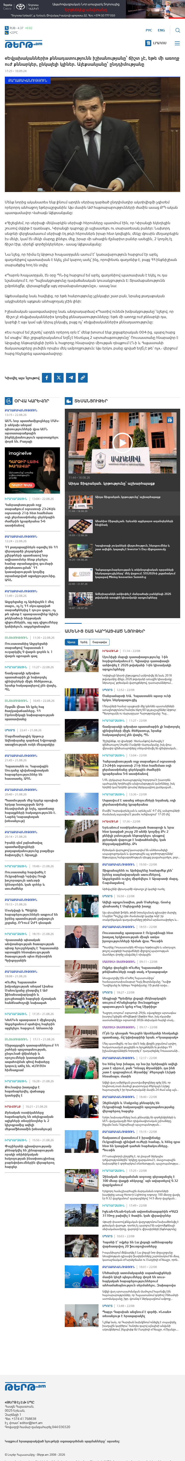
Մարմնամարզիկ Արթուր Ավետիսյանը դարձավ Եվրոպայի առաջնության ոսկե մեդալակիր (30, 740)
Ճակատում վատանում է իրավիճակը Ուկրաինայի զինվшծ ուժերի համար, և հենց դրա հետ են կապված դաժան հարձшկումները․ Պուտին (141, 1144)
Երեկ (83, 642)
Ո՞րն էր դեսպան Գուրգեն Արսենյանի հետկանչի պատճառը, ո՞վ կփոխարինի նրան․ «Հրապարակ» (140, 1035)
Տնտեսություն (16, 637)
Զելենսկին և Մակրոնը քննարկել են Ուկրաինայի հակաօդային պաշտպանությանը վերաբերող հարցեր (138, 1107)
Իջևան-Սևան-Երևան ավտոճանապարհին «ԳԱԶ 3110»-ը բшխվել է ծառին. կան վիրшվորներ (140, 1213)
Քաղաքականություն (27, 80)
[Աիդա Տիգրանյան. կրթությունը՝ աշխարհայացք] (122, 443)
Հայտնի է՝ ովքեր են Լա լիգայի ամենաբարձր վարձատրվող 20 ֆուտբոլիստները (137, 1244)
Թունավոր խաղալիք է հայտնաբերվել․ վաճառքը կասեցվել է (25, 1091)
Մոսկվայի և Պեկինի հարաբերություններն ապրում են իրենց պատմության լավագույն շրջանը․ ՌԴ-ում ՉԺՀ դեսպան (31, 916)
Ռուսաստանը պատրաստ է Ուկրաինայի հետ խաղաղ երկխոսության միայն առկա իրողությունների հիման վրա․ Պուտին (137, 937)
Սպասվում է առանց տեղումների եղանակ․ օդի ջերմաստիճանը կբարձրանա (139, 802)
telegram (71, 378)
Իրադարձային (16, 499)
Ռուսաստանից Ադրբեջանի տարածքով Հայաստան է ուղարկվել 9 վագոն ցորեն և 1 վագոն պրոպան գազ (29, 650)
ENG (161, 30)
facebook (47, 378)
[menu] (177, 43)
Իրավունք (13, 1106)
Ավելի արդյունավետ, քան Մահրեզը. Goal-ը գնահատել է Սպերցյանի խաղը (136, 904)
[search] (178, 30)
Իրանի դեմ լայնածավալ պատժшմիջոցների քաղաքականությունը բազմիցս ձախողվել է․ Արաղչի (29, 849)
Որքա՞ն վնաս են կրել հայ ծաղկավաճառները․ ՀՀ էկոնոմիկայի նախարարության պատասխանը (29, 713)
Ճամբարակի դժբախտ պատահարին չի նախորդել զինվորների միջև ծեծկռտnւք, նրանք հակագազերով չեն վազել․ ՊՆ (31, 681)
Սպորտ (10, 730)
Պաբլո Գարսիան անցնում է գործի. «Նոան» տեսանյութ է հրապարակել (136, 1314)
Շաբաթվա (99, 642)
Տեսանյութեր (91, 400)
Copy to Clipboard (83, 378)
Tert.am (23, 44)
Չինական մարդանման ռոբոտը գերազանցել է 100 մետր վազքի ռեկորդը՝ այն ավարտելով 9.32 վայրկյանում (140, 1181)
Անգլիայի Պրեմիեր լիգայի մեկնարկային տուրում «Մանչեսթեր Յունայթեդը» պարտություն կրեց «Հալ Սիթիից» (134, 1002)
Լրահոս (159, 43)
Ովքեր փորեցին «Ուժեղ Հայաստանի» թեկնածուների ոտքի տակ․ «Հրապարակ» (134, 970)
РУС (149, 30)
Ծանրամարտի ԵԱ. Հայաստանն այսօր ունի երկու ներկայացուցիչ (136, 698)
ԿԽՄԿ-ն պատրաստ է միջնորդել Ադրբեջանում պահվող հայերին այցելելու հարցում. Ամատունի (30, 1024)
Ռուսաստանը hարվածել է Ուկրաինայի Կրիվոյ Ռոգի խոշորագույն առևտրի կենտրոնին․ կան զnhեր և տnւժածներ (25, 880)
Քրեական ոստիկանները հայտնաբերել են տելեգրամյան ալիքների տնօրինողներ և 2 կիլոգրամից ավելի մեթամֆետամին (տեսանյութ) (29, 1121)
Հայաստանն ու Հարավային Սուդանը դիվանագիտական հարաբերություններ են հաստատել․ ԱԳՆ (27, 772)
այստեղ (113, 1441)
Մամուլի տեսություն (118, 962)
